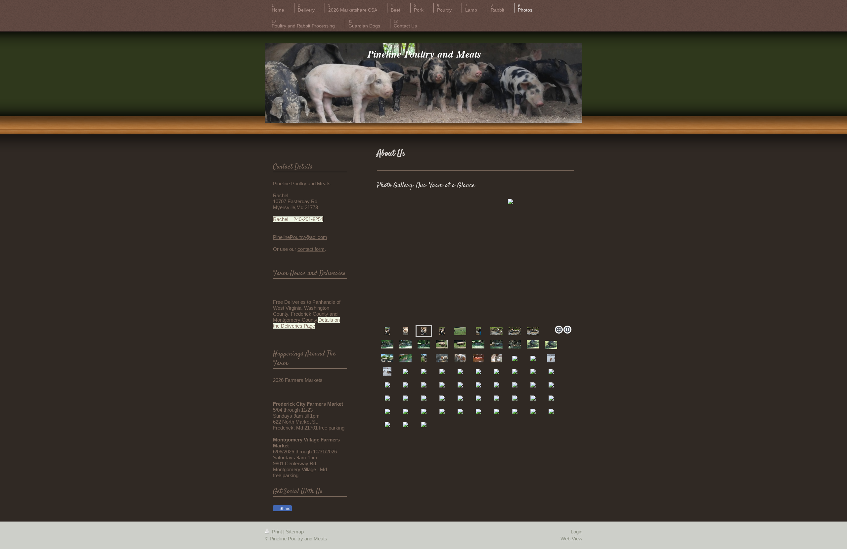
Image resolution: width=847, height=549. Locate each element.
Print (277, 531)
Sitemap (295, 531)
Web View (571, 538)
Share (284, 508)
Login (576, 531)
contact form (311, 249)
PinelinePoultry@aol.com (300, 237)
